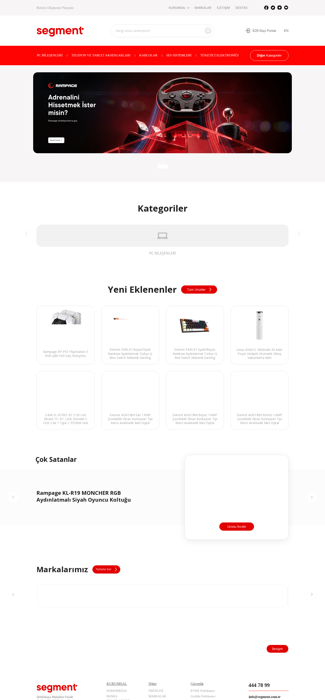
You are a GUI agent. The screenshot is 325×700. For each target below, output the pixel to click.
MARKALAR (203, 8)
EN (286, 31)
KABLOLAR (148, 55)
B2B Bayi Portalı (264, 31)
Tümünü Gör (103, 606)
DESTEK (241, 8)
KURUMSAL (177, 8)
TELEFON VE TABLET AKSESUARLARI (100, 55)
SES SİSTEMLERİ (178, 55)
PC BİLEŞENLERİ (50, 55)
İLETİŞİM (223, 8)
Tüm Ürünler (196, 289)
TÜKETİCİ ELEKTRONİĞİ (219, 55)
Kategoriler (269, 55)
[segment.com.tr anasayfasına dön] (60, 30)
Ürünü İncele (236, 563)
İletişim (277, 685)
